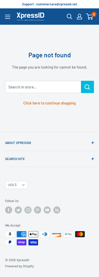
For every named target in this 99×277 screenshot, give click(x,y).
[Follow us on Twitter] (18, 210)
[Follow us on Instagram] (27, 210)
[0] (90, 17)
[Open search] (69, 16)
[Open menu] (7, 17)
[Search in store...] (87, 87)
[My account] (79, 16)
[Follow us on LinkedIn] (56, 210)
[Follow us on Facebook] (8, 210)
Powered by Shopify (19, 266)
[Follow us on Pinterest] (37, 210)
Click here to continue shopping (49, 103)
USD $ (12, 185)
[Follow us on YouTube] (47, 210)
